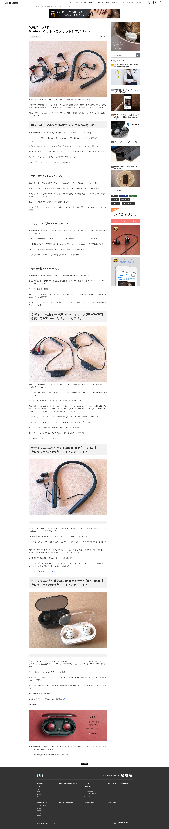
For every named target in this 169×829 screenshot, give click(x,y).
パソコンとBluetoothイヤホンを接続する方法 (126, 142)
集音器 (38, 791)
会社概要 (39, 810)
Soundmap (115, 203)
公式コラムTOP (32, 6)
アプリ (86, 783)
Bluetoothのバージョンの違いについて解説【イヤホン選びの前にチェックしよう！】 (126, 117)
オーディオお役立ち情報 (102, 2)
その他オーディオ (41, 794)
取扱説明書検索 (89, 802)
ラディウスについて (41, 805)
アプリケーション (128, 2)
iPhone (114, 196)
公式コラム (112, 802)
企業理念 (39, 808)
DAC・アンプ (40, 789)
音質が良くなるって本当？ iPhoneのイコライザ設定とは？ (126, 91)
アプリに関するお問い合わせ (118, 783)
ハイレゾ (115, 199)
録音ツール (87, 796)
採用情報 (39, 815)
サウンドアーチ (140, 2)
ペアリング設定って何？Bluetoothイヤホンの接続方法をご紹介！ (126, 66)
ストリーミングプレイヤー (90, 789)
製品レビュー (116, 2)
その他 (38, 796)
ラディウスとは (42, 802)
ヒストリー (39, 813)
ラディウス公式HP (72, 2)
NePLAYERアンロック (89, 786)
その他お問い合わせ (66, 802)
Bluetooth (123, 196)
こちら (53, 438)
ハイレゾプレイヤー (89, 791)
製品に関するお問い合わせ (69, 783)
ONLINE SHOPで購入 (123, 823)
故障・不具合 (125, 199)
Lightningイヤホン (128, 203)
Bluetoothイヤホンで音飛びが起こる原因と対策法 (126, 167)
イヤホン (133, 196)
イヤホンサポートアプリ (90, 793)
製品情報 (40, 783)
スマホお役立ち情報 (86, 2)
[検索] (138, 55)
